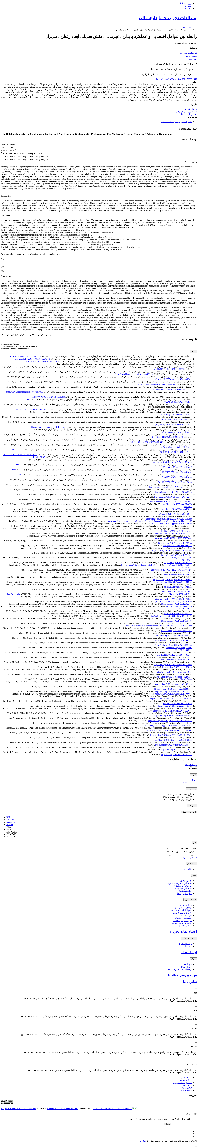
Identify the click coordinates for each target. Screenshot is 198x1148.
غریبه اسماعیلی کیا (188, 53)
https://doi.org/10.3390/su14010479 (176, 621)
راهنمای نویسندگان (189, 938)
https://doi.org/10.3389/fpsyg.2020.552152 (173, 533)
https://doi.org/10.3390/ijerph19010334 (175, 543)
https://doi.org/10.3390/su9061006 (177, 667)
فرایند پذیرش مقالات (182, 920)
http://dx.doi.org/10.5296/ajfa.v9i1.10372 (174, 706)
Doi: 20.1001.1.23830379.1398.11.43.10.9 (148, 442)
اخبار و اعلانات (185, 926)
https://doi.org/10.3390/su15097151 (176, 754)
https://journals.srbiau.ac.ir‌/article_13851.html (172, 424)
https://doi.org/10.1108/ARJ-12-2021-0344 (173, 691)
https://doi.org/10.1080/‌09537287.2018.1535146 (171, 698)
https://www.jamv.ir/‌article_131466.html (48, 427)
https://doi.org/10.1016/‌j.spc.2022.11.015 (174, 672)
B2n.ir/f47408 (186, 679)
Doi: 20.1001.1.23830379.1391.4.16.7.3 (20, 454)
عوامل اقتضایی (190, 109)
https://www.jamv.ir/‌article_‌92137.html (175, 447)
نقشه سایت (186, 1090)
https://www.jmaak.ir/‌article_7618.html (49, 397)
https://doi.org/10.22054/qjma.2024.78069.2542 (176, 79)
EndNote (10, 819)
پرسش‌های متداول (183, 918)
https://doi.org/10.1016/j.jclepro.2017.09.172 (173, 640)
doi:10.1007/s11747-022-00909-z (177, 545)
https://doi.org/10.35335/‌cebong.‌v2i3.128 (174, 677)
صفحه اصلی (186, 27)
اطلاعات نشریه (190, 900)
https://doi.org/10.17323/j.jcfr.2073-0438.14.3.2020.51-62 (167, 725)
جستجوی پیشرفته (189, 857)
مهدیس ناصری (190, 56)
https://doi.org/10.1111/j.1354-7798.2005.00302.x (179, 648)
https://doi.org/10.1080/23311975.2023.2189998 (171, 502)
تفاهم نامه (187, 869)
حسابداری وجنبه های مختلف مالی (176, 121)
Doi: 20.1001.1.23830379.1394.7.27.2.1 (31, 409)
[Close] (196, 988)
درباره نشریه (186, 905)
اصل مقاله (189, 782)
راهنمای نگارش (185, 943)
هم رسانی (192, 806)
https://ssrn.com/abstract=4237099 (177, 703)
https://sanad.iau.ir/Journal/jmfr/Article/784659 (172, 462)
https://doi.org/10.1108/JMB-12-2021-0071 (173, 514)
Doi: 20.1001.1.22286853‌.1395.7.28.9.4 (43, 361)
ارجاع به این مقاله (189, 812)
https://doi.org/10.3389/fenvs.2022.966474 (173, 745)
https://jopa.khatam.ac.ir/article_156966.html (134, 374)
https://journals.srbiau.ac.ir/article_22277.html (157, 384)
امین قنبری (192, 59)
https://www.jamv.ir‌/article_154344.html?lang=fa (171, 389)
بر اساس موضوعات (183, 888)
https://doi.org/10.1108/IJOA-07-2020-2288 (173, 497)
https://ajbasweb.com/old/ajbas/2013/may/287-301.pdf (169, 519)
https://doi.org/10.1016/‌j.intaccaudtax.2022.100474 (170, 720)
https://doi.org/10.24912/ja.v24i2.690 (176, 509)
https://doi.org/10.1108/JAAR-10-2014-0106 (173, 492)
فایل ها (193, 775)
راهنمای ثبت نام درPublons (180, 969)
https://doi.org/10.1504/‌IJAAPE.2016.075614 (172, 711)
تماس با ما (190, 982)
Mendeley (10, 822)
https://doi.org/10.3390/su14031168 (176, 630)
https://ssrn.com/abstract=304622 (178, 575)
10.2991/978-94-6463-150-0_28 (178, 613)
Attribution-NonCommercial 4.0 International (112, 1108)
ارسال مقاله (189, 952)
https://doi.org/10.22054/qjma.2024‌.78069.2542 (171, 379)
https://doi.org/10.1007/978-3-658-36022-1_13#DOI (169, 730)
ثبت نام (188, 6)
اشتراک (167, 1124)
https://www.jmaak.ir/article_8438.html (175, 414)
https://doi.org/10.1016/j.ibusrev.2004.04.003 (172, 579)
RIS (8, 817)
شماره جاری (186, 881)
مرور (194, 875)
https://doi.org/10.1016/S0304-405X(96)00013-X (171, 616)
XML (194, 780)
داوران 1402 (186, 967)
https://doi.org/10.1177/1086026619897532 (173, 599)
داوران (193, 959)
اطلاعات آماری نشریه (182, 923)
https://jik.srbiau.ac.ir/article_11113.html (175, 432)
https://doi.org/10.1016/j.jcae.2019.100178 (173, 645)
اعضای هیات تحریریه (183, 931)
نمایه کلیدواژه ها (184, 893)
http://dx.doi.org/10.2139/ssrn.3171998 (175, 592)
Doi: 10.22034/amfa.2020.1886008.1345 (174, 655)
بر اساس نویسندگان (183, 886)
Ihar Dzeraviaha (13, 594)
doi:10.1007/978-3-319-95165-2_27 (176, 531)
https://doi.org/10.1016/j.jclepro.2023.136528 (172, 740)
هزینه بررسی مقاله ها (182, 975)
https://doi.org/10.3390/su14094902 (176, 555)
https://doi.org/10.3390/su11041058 (176, 660)
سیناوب (142, 1141)
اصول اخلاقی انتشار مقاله (180, 910)
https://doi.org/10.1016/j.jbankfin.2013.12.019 (172, 523)
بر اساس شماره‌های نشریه (180, 883)
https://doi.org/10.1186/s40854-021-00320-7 (173, 716)
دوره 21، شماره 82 (191, 765)
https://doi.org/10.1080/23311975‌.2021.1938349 (171, 735)
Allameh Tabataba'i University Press (62, 1108)
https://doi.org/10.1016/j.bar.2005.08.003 (174, 582)
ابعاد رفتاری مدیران (188, 114)
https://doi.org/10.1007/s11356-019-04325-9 (173, 664)
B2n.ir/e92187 (39, 457)
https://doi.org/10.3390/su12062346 (176, 604)
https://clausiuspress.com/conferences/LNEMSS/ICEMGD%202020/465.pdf (159, 626)
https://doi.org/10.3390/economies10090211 (173, 689)
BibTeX (9, 824)
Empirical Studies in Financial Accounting (19, 1108)
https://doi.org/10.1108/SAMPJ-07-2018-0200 (172, 550)
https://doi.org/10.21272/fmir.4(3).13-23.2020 (172, 601)
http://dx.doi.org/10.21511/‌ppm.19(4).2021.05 (172, 684)
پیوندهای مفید (186, 915)
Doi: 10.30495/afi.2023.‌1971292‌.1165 (169, 369)
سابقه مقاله (191, 789)
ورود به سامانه (185, 3)
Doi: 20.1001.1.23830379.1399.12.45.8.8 (32, 359)
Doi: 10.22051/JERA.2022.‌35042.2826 (175, 482)
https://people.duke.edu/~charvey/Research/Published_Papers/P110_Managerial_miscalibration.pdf (150, 521)
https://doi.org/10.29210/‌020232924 (176, 750)
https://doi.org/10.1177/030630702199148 (174, 635)
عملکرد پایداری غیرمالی (186, 112)
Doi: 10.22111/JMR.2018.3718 (174, 419)
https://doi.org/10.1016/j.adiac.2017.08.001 (173, 694)
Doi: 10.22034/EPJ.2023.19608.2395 (167, 437)
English (188, 8)
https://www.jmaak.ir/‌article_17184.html (166, 487)
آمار (194, 843)
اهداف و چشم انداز (183, 908)
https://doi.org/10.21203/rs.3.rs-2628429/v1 (139, 565)
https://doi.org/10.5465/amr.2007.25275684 (173, 538)
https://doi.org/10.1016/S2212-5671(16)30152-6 (171, 570)
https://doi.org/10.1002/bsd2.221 (178, 562)
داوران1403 (186, 964)
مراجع (193, 351)
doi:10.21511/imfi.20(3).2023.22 (178, 587)
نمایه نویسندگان (185, 891)
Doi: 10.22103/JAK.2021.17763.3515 (24, 356)
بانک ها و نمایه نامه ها (182, 913)
